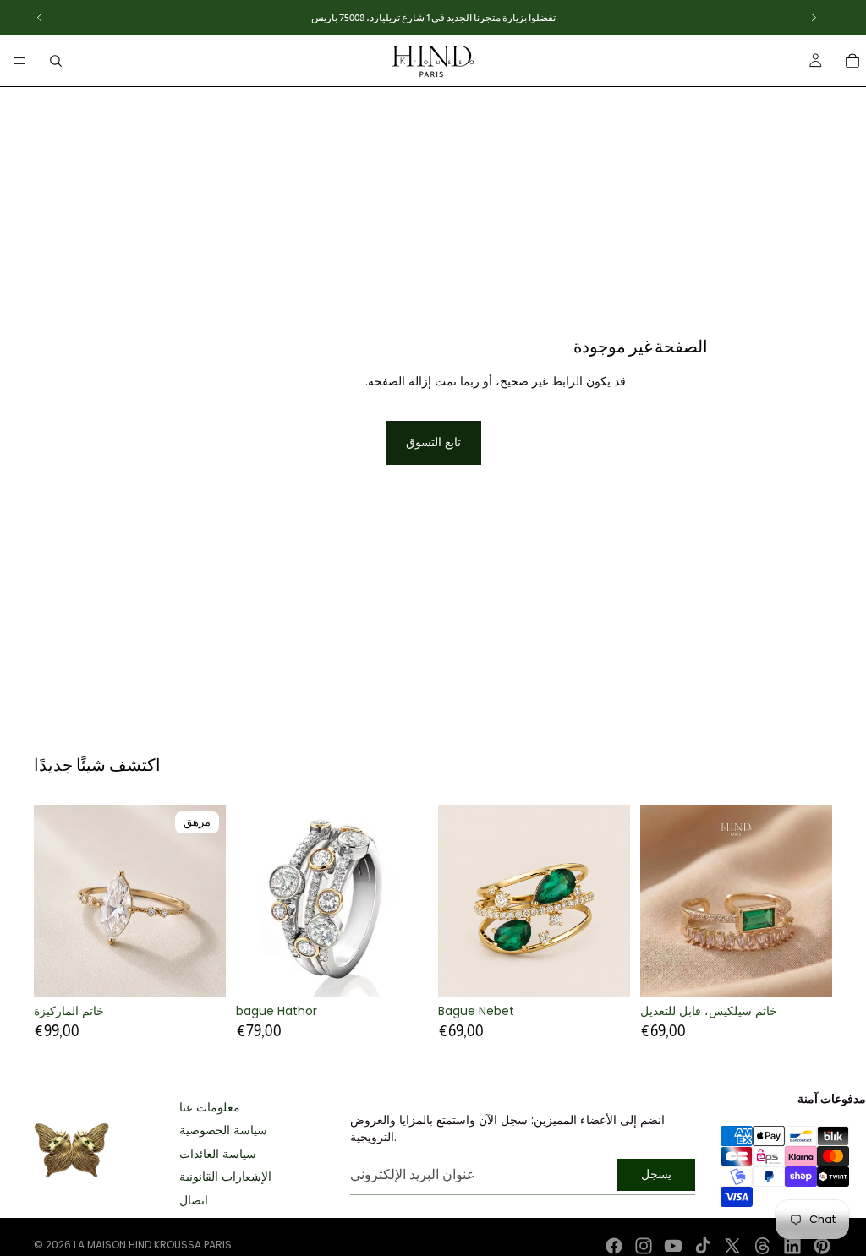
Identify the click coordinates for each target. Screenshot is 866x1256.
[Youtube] (673, 1246)
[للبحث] (55, 60)
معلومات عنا (209, 1108)
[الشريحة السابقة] (52, 901)
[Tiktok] (703, 1246)
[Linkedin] (792, 1246)
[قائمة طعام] (19, 60)
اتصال (193, 1201)
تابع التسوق (433, 442)
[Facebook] (614, 1246)
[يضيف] (604, 970)
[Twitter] (732, 1246)
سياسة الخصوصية (223, 1130)
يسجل (656, 1174)
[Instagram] (643, 1246)
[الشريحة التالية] (207, 901)
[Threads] (763, 1246)
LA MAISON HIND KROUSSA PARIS (153, 1244)
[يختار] (401, 970)
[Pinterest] (822, 1246)
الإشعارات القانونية (225, 1177)
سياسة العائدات (217, 1154)
